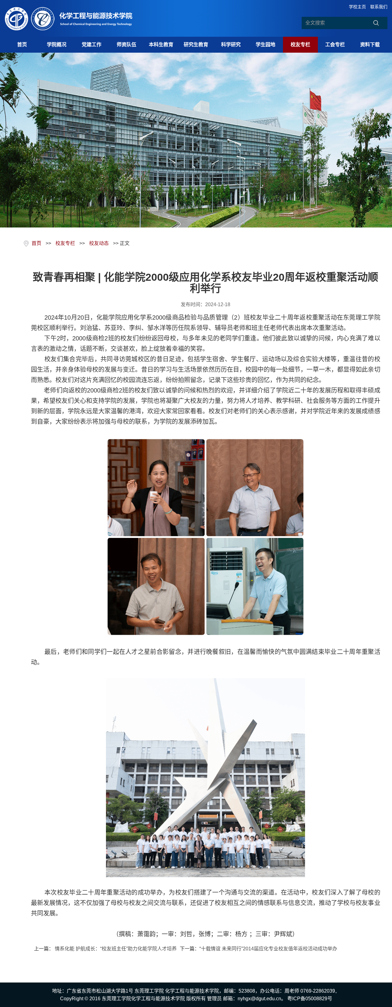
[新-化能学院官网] (71, 18)
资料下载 (370, 44)
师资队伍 (126, 44)
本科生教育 (161, 44)
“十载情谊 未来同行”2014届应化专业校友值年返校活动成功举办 (268, 948)
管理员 (214, 998)
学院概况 (56, 44)
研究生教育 (196, 44)
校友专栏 (300, 44)
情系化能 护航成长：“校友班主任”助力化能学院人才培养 (115, 948)
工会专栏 (335, 44)
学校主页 (357, 6)
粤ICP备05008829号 (309, 998)
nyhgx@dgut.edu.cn (259, 998)
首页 (22, 44)
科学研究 (231, 44)
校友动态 (99, 243)
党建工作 (91, 44)
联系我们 (378, 6)
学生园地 (265, 44)
